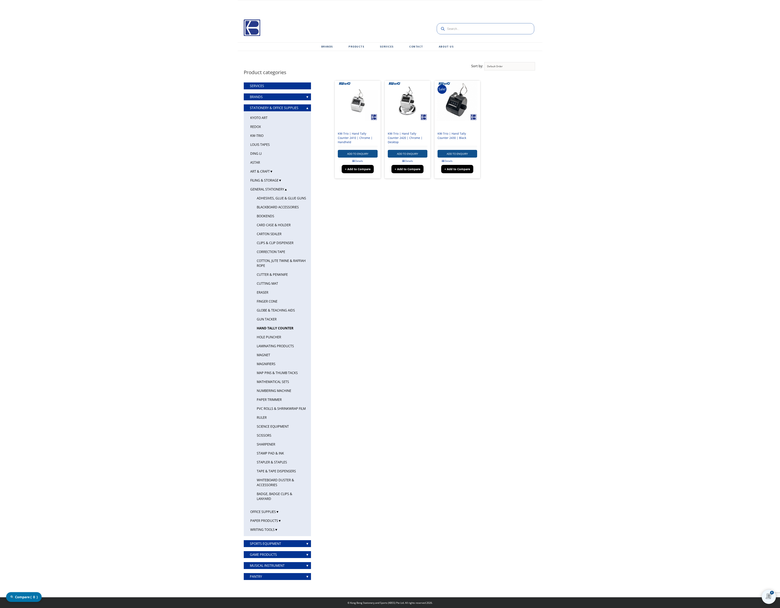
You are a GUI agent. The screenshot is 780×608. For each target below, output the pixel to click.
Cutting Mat (267, 283)
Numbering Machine (274, 390)
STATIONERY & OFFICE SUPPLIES (274, 108)
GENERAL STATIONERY (267, 189)
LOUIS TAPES (260, 144)
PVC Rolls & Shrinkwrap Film (281, 408)
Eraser (262, 292)
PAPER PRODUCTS (264, 520)
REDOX (255, 126)
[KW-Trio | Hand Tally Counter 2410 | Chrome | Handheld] (357, 104)
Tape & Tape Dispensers (276, 471)
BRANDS (256, 97)
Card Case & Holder (274, 225)
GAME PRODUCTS (263, 554)
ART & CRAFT (260, 171)
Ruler (262, 417)
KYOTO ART (259, 118)
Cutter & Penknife (272, 274)
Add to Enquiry (357, 154)
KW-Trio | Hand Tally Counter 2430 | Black (452, 136)
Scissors (264, 435)
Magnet (263, 355)
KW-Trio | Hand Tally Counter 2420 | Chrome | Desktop (405, 138)
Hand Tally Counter (275, 328)
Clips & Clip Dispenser (275, 243)
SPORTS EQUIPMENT (265, 543)
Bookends (265, 216)
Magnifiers (266, 364)
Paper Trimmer (269, 399)
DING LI (256, 153)
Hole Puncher (269, 337)
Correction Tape (271, 252)
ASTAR (255, 162)
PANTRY (256, 576)
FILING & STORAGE (264, 180)
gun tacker (267, 319)
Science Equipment (273, 426)
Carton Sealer (269, 234)
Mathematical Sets (273, 382)
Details (359, 161)
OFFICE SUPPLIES (263, 512)
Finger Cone (267, 301)
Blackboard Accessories (278, 207)
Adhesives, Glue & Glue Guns (281, 198)
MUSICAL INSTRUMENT (267, 565)
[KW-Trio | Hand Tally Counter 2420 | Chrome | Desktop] (407, 104)
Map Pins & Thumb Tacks (277, 373)
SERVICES (257, 86)
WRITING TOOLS (262, 529)
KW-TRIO (256, 135)
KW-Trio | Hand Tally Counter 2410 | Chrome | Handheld (355, 138)
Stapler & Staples (272, 462)
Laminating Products (275, 346)
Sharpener (266, 444)
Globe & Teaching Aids (276, 310)
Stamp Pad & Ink (270, 453)
